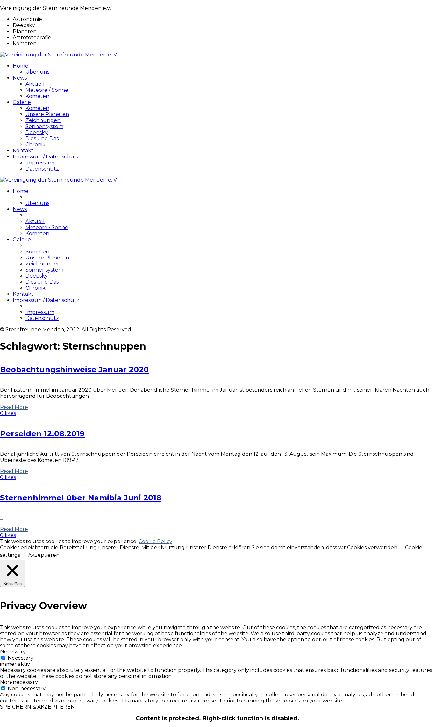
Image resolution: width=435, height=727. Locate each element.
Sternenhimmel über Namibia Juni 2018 (80, 497)
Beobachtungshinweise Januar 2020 (74, 369)
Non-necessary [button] (19, 682)
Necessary (20, 658)
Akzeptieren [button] (44, 555)
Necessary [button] (13, 652)
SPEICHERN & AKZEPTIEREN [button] (37, 707)
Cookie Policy (155, 541)
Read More (14, 407)
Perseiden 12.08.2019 (42, 433)
